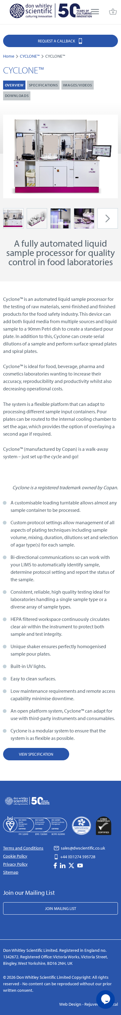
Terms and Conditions (23, 848)
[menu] (95, 12)
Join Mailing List (60, 908)
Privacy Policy (15, 864)
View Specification (36, 754)
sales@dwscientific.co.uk (82, 848)
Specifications (43, 85)
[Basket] (113, 12)
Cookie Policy (15, 856)
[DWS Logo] (50, 12)
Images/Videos (77, 85)
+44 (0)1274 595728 (77, 856)
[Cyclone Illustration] (37, 218)
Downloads (17, 95)
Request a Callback (57, 40)
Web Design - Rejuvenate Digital (88, 1004)
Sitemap (10, 872)
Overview (14, 85)
